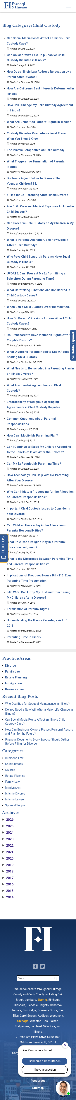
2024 (7, 832)
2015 (7, 891)
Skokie (42, 999)
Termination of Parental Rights (28, 609)
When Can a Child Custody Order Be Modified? (38, 307)
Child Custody (14, 764)
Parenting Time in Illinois (24, 637)
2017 (7, 878)
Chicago (23, 1021)
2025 (7, 826)
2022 (7, 845)
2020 (7, 858)
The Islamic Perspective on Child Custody (35, 150)
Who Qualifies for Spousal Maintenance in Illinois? (37, 703)
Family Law (12, 671)
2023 (7, 839)
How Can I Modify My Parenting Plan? (32, 435)
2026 (7, 819)
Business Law (14, 689)
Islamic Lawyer (15, 799)
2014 (7, 897)
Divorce (10, 665)
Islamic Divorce (15, 793)
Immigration (13, 683)
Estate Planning (16, 677)
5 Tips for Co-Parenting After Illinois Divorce (37, 195)
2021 (7, 852)
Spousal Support (16, 805)
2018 (7, 871)
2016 (7, 884)
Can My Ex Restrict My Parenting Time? (34, 463)
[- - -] (68, 6)
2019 (7, 865)
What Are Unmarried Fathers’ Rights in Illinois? (39, 122)
